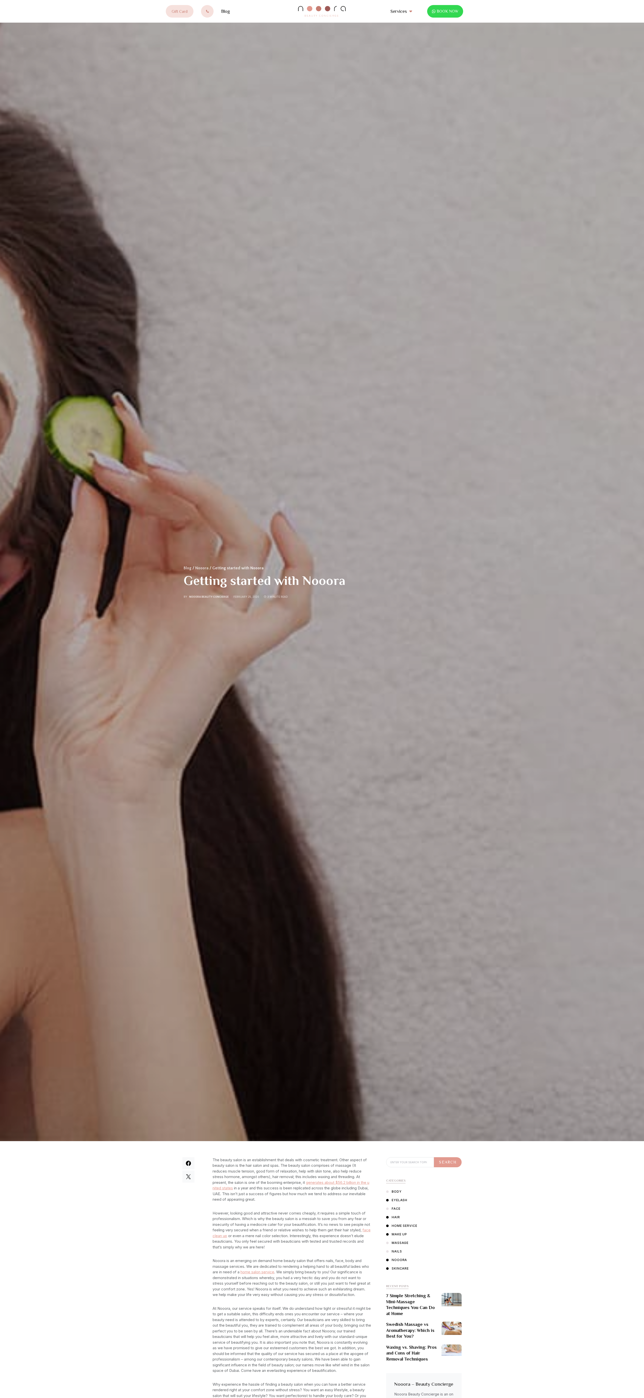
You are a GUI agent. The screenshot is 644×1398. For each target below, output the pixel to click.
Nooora (202, 568)
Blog (225, 11)
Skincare (400, 1268)
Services (398, 11)
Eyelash (399, 1200)
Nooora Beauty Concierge (209, 596)
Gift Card (180, 11)
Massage (400, 1243)
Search (447, 1162)
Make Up (399, 1234)
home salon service (257, 1272)
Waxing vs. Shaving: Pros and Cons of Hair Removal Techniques (411, 1352)
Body (397, 1191)
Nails (397, 1251)
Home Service (404, 1226)
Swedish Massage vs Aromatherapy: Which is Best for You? (410, 1330)
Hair (396, 1217)
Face (396, 1208)
